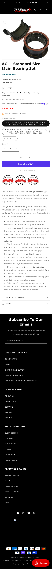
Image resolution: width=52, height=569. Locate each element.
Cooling (9, 438)
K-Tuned (9, 481)
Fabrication (11, 460)
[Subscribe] (44, 341)
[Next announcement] (47, 2)
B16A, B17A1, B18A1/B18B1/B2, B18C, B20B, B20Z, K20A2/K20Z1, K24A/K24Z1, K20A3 (25, 123)
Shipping (5, 99)
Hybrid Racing (12, 492)
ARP (7, 503)
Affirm (8, 412)
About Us (10, 396)
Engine (8, 449)
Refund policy (16, 560)
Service (9, 407)
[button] (4, 10)
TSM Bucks (10, 401)
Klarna (8, 418)
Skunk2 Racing (12, 475)
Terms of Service (14, 375)
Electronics (11, 433)
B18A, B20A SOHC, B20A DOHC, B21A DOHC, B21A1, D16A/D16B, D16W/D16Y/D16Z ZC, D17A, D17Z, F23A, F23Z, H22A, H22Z (25, 131)
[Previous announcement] (4, 2)
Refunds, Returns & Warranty (21, 381)
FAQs (7, 364)
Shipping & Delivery (15, 370)
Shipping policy (18, 564)
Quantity (5, 144)
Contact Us (11, 359)
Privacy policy (29, 560)
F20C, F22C (9, 138)
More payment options (26, 170)
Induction (10, 455)
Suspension (11, 444)
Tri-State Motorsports (24, 557)
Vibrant (9, 497)
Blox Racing (11, 486)
